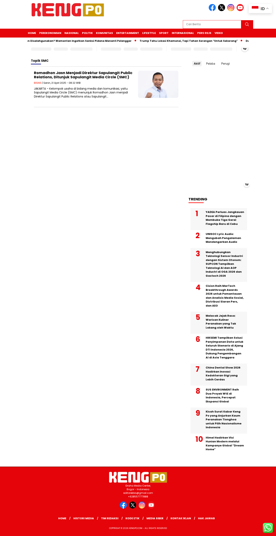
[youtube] (241, 10)
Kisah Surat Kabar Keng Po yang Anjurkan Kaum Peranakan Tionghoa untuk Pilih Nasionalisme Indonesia (223, 419)
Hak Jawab (206, 518)
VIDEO (219, 33)
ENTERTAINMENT (127, 33)
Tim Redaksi (109, 518)
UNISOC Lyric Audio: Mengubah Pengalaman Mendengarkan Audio (223, 238)
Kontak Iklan (181, 518)
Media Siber (154, 518)
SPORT (164, 33)
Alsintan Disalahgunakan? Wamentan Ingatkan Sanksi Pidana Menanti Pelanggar (69, 41)
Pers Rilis (204, 33)
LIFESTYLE (149, 33)
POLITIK (87, 33)
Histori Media (83, 518)
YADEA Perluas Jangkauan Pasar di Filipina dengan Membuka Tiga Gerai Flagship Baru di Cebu (225, 218)
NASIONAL (71, 33)
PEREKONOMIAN (50, 33)
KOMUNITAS (104, 33)
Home (32, 33)
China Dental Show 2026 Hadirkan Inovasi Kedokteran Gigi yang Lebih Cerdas (223, 373)
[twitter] (222, 10)
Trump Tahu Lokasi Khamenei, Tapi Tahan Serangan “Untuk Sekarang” (184, 41)
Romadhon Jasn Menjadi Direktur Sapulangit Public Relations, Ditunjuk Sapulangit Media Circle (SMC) (83, 75)
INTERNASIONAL (183, 33)
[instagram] (231, 10)
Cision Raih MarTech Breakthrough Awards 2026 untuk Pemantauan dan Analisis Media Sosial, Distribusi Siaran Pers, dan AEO (225, 296)
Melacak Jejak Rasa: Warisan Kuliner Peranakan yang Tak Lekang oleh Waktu (221, 322)
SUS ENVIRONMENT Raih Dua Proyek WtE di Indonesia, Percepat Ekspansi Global (222, 395)
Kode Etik (132, 518)
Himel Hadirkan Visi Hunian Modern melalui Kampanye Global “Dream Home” (225, 443)
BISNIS (38, 83)
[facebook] (213, 10)
